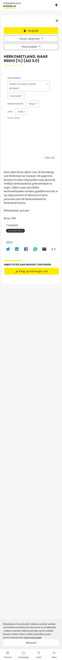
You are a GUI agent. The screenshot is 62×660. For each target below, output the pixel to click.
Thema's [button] (7, 657)
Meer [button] (54, 657)
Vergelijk (33, 30)
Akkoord (31, 642)
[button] (56, 5)
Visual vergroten (30, 38)
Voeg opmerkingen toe (33, 271)
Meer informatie (33, 637)
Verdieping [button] (23, 657)
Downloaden (30, 46)
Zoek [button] (38, 657)
